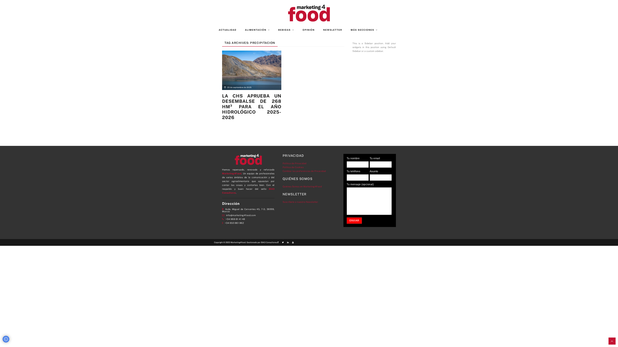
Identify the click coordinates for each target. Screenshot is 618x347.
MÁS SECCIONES (362, 30)
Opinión (309, 30)
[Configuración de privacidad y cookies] (6, 339)
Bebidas (284, 30)
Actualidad (227, 30)
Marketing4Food (231, 173)
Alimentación (255, 30)
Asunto (374, 171)
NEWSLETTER (332, 30)
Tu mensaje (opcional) (360, 184)
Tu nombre (353, 158)
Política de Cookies (293, 167)
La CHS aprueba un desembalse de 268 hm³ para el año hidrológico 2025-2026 (251, 106)
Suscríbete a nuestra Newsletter (300, 202)
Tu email (375, 158)
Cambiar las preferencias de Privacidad (304, 171)
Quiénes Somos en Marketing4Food (302, 186)
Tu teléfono (353, 171)
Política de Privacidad (294, 163)
